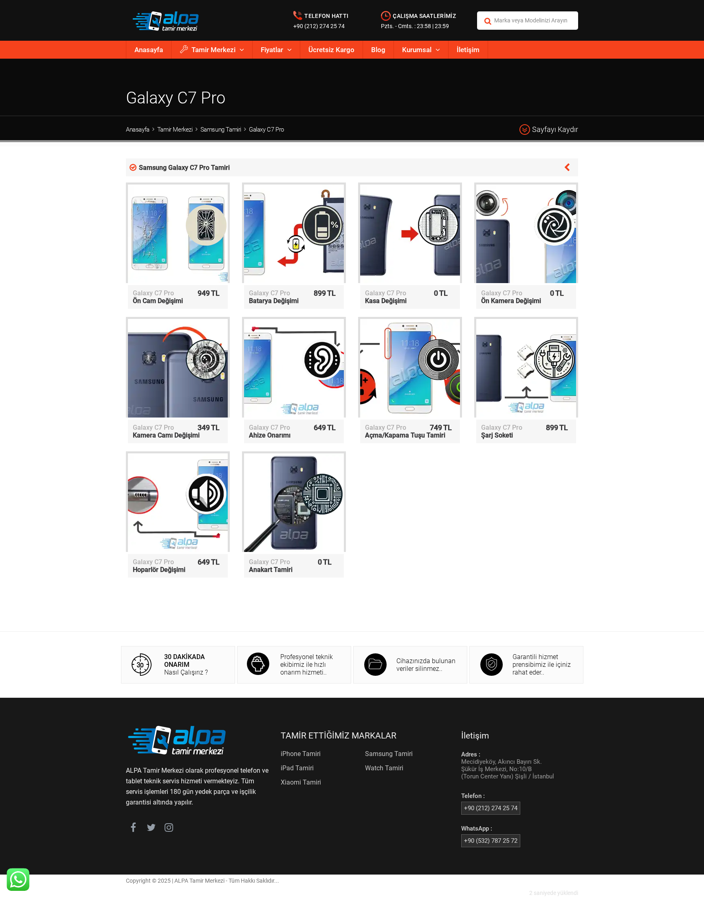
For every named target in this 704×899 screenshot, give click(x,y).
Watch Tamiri (384, 768)
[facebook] (133, 829)
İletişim (468, 50)
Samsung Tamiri (220, 129)
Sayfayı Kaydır (555, 129)
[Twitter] (151, 829)
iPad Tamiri (297, 768)
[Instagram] (169, 829)
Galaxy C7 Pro (266, 129)
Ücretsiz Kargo (331, 50)
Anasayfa (148, 50)
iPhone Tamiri (301, 754)
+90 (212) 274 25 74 (319, 26)
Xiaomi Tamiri (301, 782)
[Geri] (566, 166)
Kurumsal (416, 50)
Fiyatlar (272, 50)
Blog (378, 50)
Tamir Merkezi (213, 50)
